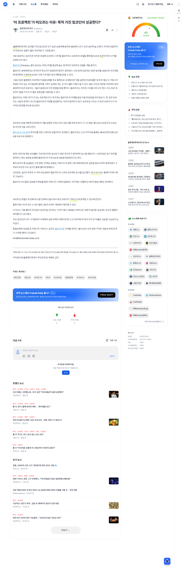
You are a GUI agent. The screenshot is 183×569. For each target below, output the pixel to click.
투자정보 (44, 4)
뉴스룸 (33, 4)
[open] (117, 30)
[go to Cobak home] (5, 4)
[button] (112, 30)
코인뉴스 (23, 17)
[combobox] (170, 4)
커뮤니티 (23, 4)
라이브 (55, 4)
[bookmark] (107, 30)
